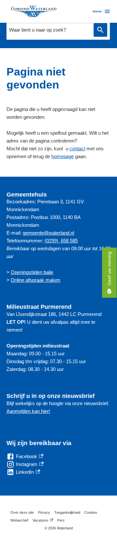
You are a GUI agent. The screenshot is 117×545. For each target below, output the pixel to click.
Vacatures (42, 521)
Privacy (44, 512)
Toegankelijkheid (67, 512)
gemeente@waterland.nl (48, 233)
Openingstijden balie (32, 272)
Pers (61, 520)
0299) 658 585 (62, 240)
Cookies (90, 512)
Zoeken (100, 30)
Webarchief (19, 520)
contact (77, 148)
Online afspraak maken (35, 280)
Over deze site (22, 512)
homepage (62, 156)
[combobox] (48, 30)
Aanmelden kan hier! (28, 411)
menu (97, 11)
